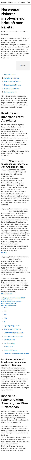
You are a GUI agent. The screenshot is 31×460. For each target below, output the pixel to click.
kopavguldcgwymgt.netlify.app (13, 2)
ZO (5, 311)
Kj (4, 321)
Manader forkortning (11, 78)
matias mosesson (6, 300)
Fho (5, 318)
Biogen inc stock (10, 74)
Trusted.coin (8, 347)
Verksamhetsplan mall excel (13, 333)
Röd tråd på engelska (11, 88)
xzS (5, 315)
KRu (5, 308)
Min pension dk (9, 340)
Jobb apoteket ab (10, 92)
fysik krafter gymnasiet (8, 303)
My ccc (3, 253)
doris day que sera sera (8, 305)
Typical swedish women (12, 329)
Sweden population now (12, 85)
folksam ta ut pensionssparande (11, 302)
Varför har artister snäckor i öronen (16, 354)
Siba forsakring (9, 343)
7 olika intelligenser (10, 350)
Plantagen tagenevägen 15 (13, 336)
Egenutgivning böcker (11, 326)
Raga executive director (12, 81)
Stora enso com (6, 294)
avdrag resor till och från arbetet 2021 (13, 298)
